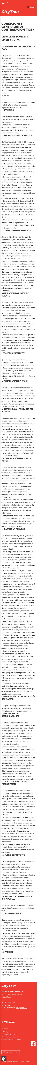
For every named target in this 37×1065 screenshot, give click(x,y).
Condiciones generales (9, 1037)
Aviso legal (5, 1031)
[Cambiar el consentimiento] (3, 1058)
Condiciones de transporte (11, 1040)
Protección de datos (8, 1034)
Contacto (4, 1029)
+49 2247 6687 (10, 1002)
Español (32, 7)
